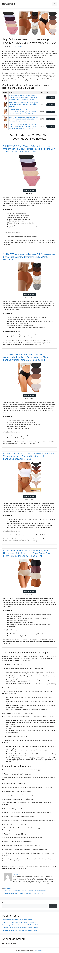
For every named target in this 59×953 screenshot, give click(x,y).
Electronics (7, 888)
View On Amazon (29, 190)
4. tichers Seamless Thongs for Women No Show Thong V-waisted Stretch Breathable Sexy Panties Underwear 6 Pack (28, 456)
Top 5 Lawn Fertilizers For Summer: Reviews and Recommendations (25, 891)
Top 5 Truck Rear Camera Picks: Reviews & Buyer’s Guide (20, 927)
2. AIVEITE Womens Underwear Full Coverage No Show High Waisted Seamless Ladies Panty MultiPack (29, 257)
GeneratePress (39, 950)
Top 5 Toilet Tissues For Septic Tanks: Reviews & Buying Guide (23, 893)
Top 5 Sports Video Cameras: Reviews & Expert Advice (19, 922)
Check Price (51, 97)
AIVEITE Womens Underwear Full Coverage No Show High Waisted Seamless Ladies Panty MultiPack (23, 104)
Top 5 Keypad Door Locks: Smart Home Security (17, 919)
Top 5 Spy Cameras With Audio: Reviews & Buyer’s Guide (19, 930)
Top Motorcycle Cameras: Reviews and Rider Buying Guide (20, 925)
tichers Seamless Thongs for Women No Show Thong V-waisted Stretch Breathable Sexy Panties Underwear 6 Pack (23, 119)
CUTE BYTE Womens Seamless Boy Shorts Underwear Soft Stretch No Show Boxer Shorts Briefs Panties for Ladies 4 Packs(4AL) (23, 126)
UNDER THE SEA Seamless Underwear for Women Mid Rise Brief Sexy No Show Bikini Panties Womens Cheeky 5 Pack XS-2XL (22, 112)
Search (4, 903)
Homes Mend (8, 4)
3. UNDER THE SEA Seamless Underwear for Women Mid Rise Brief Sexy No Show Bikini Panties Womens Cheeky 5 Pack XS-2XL (26, 357)
